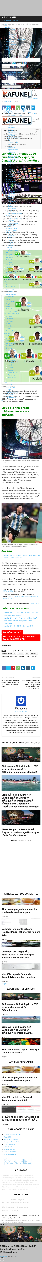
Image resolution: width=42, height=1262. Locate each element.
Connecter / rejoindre (11, 21)
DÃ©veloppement (14, 162)
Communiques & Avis (13, 137)
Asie (9, 203)
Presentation (8, 27)
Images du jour (11, 350)
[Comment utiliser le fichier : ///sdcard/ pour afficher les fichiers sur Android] (21, 921)
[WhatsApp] (18, 668)
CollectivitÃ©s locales (15, 218)
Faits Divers (10, 296)
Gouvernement (13, 223)
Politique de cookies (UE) (10, 1211)
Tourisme (11, 245)
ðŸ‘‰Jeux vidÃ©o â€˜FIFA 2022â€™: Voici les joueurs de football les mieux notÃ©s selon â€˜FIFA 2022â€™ (31, 684)
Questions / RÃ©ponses (14, 355)
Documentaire (10, 343)
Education (9, 179)
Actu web (9, 316)
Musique (8, 389)
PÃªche (10, 176)
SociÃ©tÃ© (10, 233)
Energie (10, 169)
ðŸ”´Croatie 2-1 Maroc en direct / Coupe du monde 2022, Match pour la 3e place (10, 683)
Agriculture (11, 147)
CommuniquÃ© (13, 142)
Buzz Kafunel (10, 287)
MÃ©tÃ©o (11, 186)
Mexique (21, 656)
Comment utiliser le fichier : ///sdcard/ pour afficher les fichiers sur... (21, 932)
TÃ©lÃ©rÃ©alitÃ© (12, 392)
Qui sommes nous (12, 29)
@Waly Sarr (4, 1256)
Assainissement (13, 184)
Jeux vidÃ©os (10, 326)
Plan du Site (10, 42)
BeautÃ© (11, 154)
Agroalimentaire (13, 150)
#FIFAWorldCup (8, 591)
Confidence (9, 292)
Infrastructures (13, 250)
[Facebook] (4, 668)
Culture (8, 123)
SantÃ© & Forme (11, 230)
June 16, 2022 (34, 603)
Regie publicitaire (11, 44)
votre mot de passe (31, 65)
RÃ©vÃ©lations (11, 309)
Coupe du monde (26, 651)
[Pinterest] (13, 668)
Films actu (9, 385)
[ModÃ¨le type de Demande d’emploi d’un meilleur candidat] (21, 966)
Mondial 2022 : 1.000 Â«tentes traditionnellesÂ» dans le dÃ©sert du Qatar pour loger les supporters (21, 620)
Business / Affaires (14, 157)
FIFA (27, 653)
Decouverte (7, 333)
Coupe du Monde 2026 (8, 653)
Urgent (10, 120)
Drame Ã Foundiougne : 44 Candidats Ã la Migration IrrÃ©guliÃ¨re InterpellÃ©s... (17, 1030)
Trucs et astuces (11, 311)
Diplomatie (11, 194)
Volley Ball (9, 279)
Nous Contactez (22, 1207)
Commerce (11, 159)
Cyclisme (9, 262)
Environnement (11, 181)
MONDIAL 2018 (11, 272)
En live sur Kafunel (14, 118)
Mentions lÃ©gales (17, 1200)
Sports (6, 252)
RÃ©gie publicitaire (8, 1207)
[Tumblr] (28, 668)
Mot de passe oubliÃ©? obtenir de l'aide (15, 72)
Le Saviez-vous (13, 372)
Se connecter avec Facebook (12, 70)
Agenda (10, 140)
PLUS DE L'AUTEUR (31, 743)
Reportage (9, 345)
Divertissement (11, 294)
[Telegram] (33, 668)
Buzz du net (10, 289)
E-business (9, 318)
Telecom (8, 328)
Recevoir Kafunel (9, 49)
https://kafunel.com (21, 711)
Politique (9, 216)
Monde (10, 211)
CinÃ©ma (11, 130)
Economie (9, 145)
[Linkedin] (23, 668)
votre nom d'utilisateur (9, 63)
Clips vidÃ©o (10, 387)
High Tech (9, 321)
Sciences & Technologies (12, 314)
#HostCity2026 (12, 596)
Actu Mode (11, 360)
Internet (8, 323)
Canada (17, 651)
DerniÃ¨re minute (13, 113)
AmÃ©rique (12, 201)
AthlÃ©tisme (10, 265)
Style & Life (11, 377)
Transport (9, 247)
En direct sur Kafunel (15, 115)
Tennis (8, 277)
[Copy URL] (38, 668)
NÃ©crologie (10, 301)
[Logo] (17, 124)
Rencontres (11, 375)
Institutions (11, 225)
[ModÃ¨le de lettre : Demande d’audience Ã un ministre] (21, 1089)
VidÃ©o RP (9, 394)
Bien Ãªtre (11, 365)
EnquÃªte (9, 348)
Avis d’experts (10, 338)
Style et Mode (10, 358)
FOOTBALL (34, 653)
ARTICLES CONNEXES (12, 743)
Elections (11, 221)
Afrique (10, 198)
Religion (10, 243)
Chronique (9, 341)
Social (10, 240)
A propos (9, 32)
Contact (6, 46)
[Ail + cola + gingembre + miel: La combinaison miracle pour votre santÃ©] (21, 901)
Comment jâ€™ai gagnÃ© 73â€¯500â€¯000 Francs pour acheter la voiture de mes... (18, 954)
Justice (10, 238)
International (10, 196)
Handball (9, 267)
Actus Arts (11, 127)
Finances (11, 172)
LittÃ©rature (12, 135)
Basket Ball (9, 260)
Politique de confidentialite (17, 39)
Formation (11, 235)
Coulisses (11, 370)
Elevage (10, 167)
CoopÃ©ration (13, 191)
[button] (5, 103)
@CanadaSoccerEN (31, 596)
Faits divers (7, 282)
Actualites (7, 108)
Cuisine (10, 367)
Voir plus (4, 984)
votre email (5, 84)
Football (8, 270)
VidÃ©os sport (11, 397)
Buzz (7, 284)
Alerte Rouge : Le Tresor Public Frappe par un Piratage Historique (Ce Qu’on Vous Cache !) (20, 832)
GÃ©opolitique (11, 189)
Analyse (8, 336)
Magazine (9, 353)
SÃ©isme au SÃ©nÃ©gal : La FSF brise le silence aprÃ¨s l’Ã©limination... (20, 1007)
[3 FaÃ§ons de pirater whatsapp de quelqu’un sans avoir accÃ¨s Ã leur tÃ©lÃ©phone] (21, 1109)
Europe (10, 206)
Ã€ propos (5, 1202)
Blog (5, 24)
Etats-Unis (20, 653)
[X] (8, 668)
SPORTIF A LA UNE (12, 255)
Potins (8, 306)
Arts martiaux (10, 257)
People (8, 304)
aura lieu (10, 651)
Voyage (10, 380)
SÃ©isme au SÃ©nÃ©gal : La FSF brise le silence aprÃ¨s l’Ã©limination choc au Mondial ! (20, 769)
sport (28, 656)
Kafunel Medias (11, 34)
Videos (6, 382)
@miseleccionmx (8, 598)
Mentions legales (11, 37)
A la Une (8, 110)
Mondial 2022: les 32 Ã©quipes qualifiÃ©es (19, 626)
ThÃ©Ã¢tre (11, 132)
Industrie (11, 174)
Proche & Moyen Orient (15, 213)
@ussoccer (20, 596)
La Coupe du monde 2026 (9, 656)
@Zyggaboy (21, 708)
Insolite (8, 299)
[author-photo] (21, 705)
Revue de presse (11, 228)
